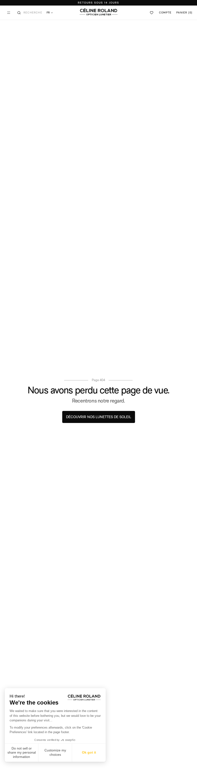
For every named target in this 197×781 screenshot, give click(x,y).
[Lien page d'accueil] (98, 12)
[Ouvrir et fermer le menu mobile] (8, 13)
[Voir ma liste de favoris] (151, 13)
